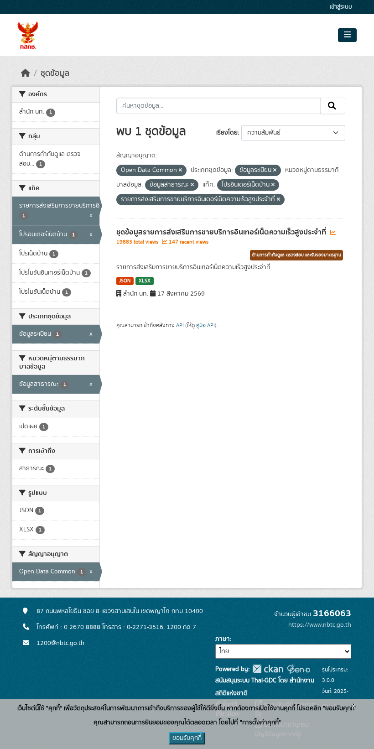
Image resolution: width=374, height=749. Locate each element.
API (180, 325)
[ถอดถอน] (180, 170)
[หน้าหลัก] (25, 73)
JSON (124, 281)
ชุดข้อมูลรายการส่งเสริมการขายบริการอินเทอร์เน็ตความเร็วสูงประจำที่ (222, 232)
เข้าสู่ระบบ (341, 7)
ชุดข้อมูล (55, 73)
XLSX (145, 281)
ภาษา (222, 639)
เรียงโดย (227, 132)
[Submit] (332, 106)
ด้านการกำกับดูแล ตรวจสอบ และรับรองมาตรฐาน (296, 255)
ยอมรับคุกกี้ (187, 738)
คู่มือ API (205, 325)
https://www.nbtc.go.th (319, 624)
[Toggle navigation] (347, 35)
